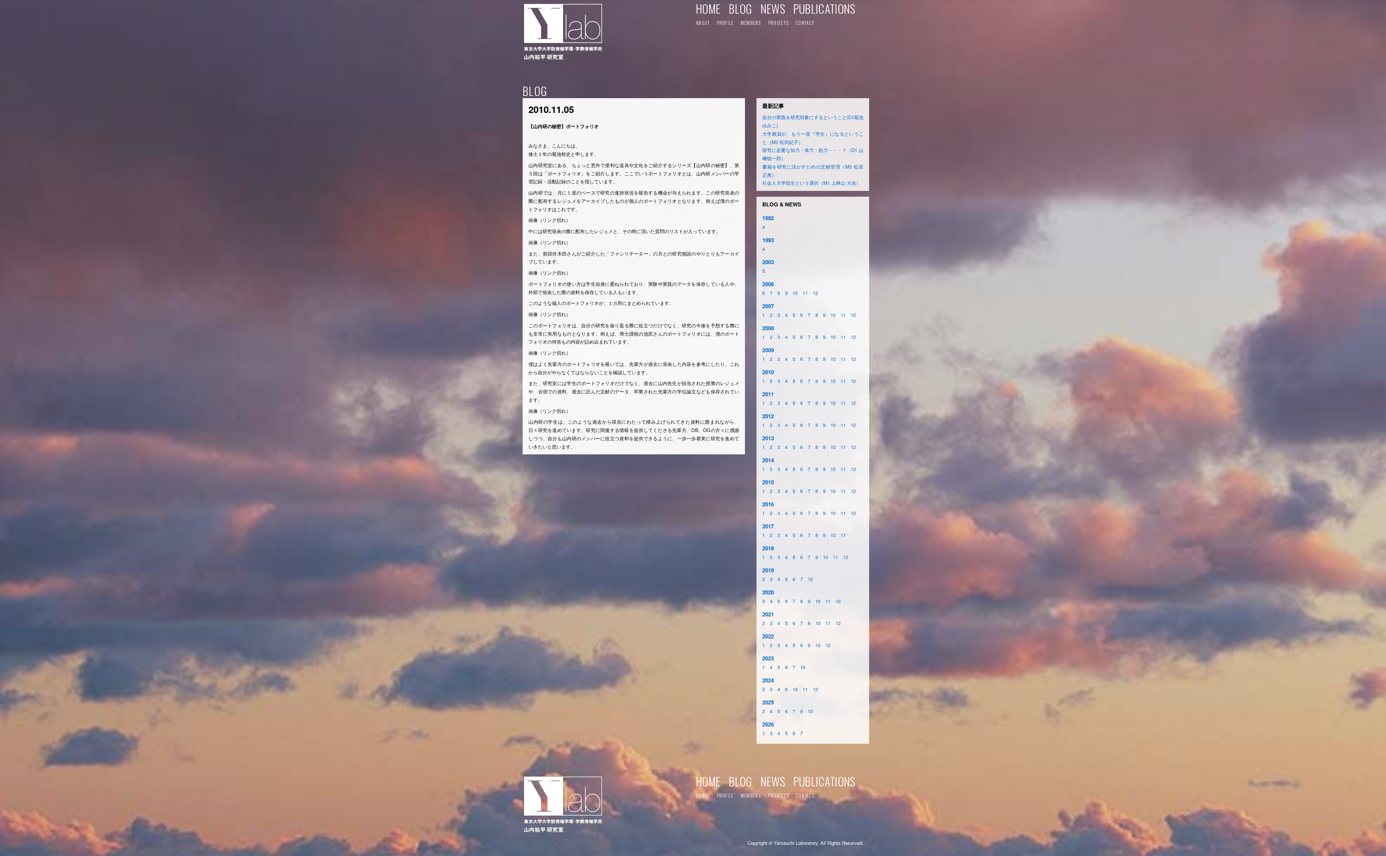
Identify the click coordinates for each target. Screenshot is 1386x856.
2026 (768, 724)
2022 (768, 636)
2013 (768, 438)
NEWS (772, 8)
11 (805, 292)
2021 (768, 614)
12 (815, 292)
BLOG (740, 8)
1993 (768, 240)
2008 (768, 328)
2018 (768, 548)
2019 (768, 570)
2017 (768, 526)
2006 (768, 284)
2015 (768, 482)
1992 (768, 218)
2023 (768, 658)
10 (795, 292)
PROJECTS (778, 22)
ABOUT (703, 22)
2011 (768, 394)
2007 (768, 306)
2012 (768, 416)
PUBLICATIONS (824, 8)
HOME (708, 8)
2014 (768, 460)
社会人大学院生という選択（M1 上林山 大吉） (811, 182)
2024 (768, 680)
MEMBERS (751, 22)
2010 (768, 372)
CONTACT (805, 22)
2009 (768, 350)
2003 (768, 262)
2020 (768, 592)
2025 (768, 702)
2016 (768, 504)
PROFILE (725, 22)
